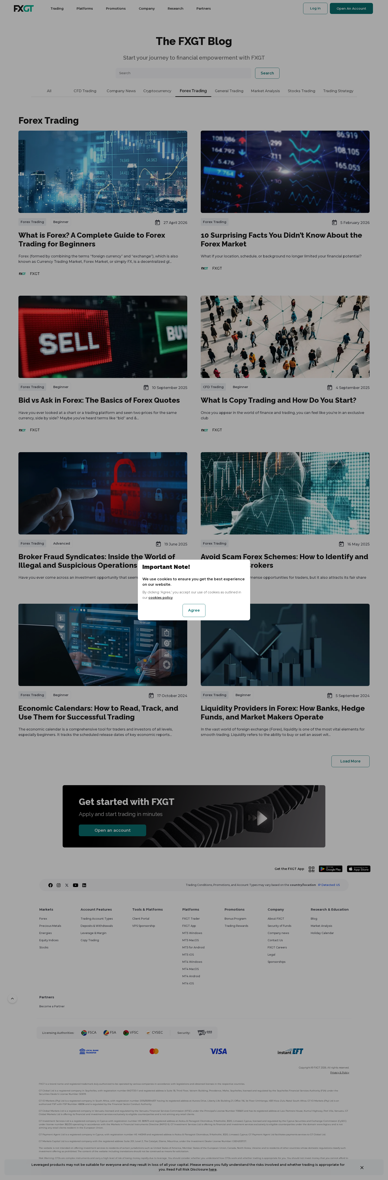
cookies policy (160, 598)
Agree (194, 610)
